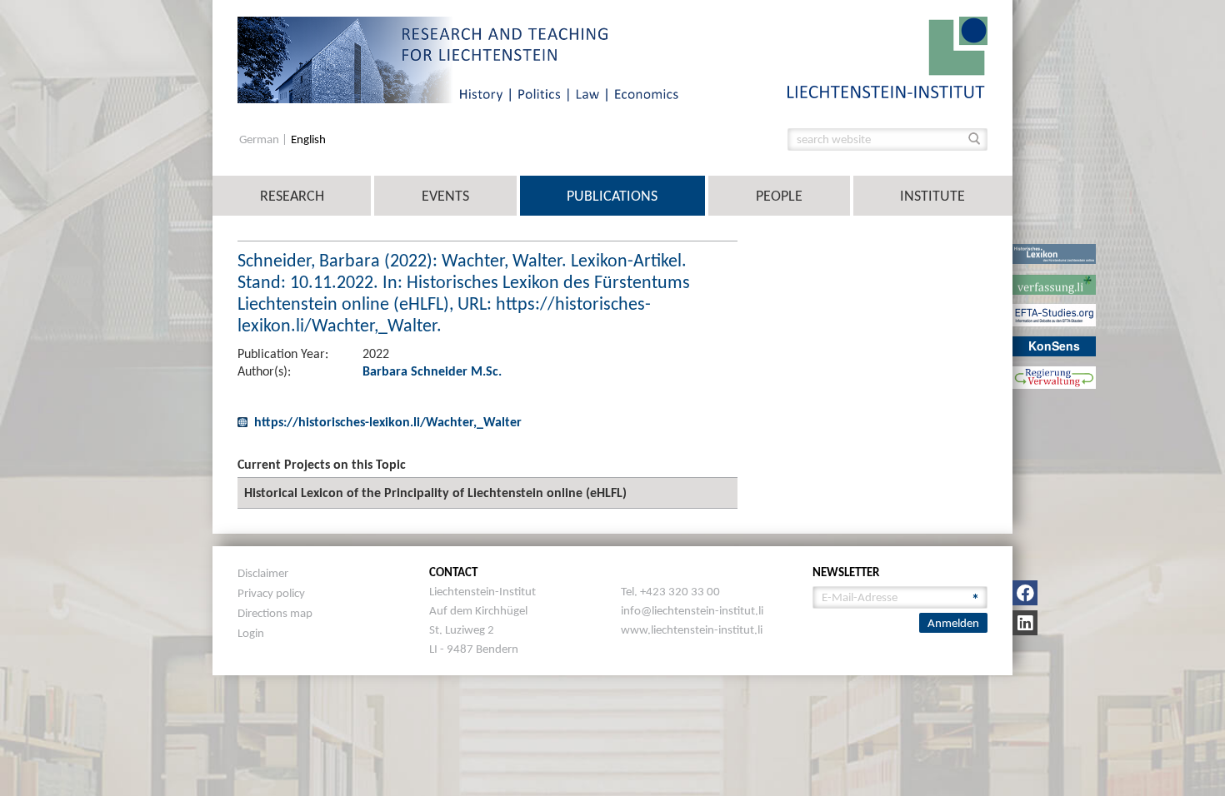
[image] (888, 56)
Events (445, 196)
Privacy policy (271, 592)
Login (251, 632)
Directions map (275, 612)
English (308, 139)
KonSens (1054, 345)
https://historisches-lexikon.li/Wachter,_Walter (388, 422)
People (779, 196)
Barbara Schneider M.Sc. (432, 371)
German (260, 139)
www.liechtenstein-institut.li (691, 629)
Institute (932, 196)
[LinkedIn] (1025, 622)
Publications (612, 196)
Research (292, 196)
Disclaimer (263, 572)
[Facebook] (1025, 592)
